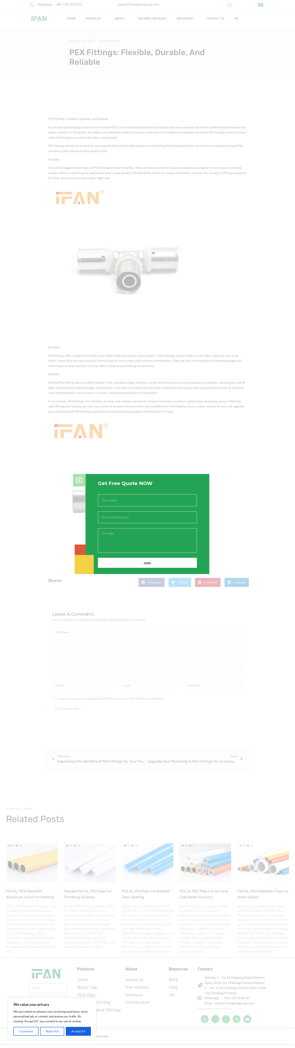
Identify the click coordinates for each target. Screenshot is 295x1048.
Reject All (52, 1031)
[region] (52, 1019)
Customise (26, 1031)
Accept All (78, 1031)
